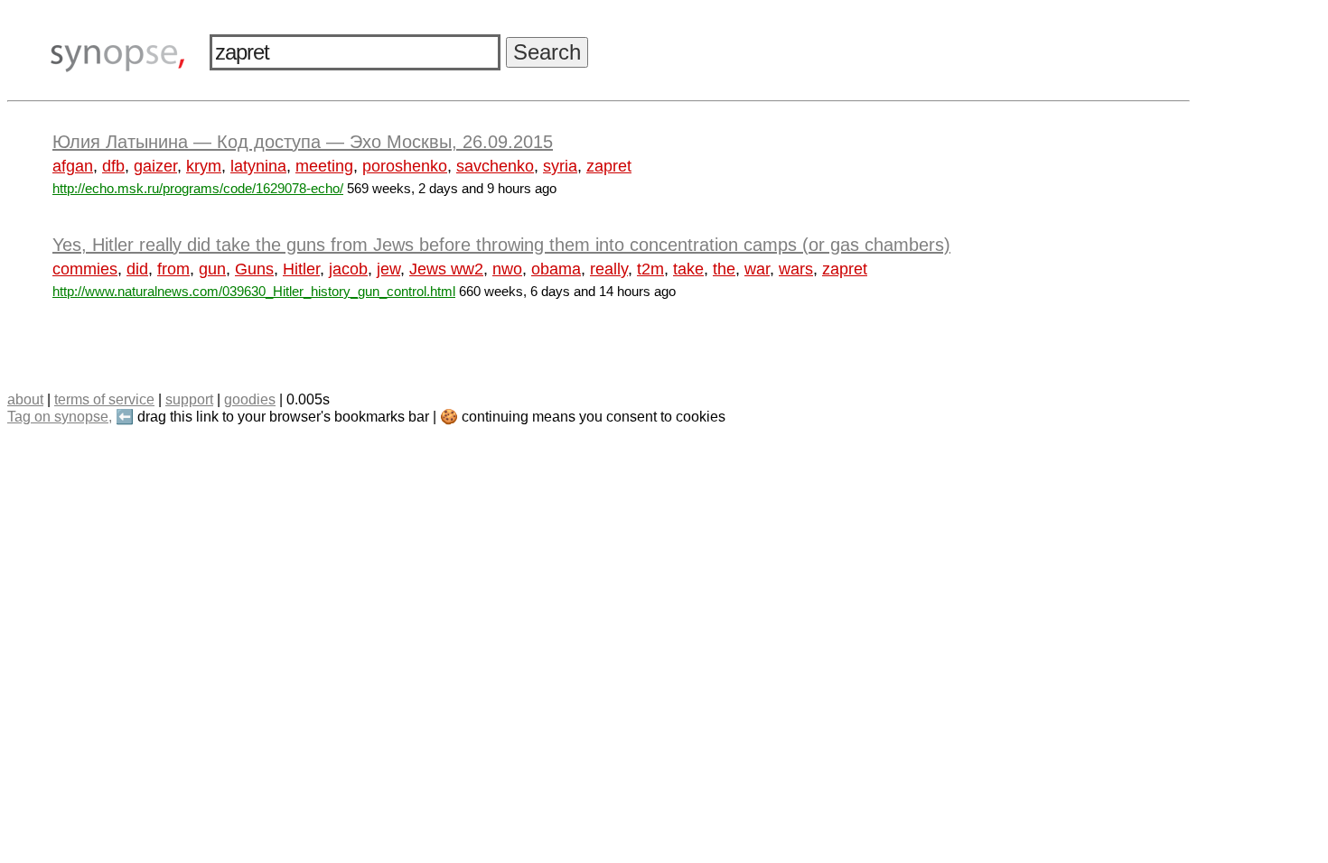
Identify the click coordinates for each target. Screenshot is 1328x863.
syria (560, 166)
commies (84, 269)
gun (212, 269)
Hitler (301, 269)
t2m (650, 269)
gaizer (155, 166)
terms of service (104, 399)
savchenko (495, 166)
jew (388, 269)
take (688, 269)
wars (796, 269)
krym (203, 166)
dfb (113, 166)
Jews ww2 (446, 269)
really (609, 269)
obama (556, 269)
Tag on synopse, (59, 416)
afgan (72, 166)
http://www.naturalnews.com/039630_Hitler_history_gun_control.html (253, 291)
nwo (507, 269)
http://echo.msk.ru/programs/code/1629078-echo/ (197, 188)
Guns (254, 269)
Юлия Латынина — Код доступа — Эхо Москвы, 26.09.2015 (302, 142)
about (25, 399)
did (137, 269)
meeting (324, 166)
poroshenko (404, 166)
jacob (348, 269)
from (173, 269)
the (724, 269)
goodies (250, 399)
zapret (608, 166)
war (757, 269)
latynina (258, 166)
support (189, 399)
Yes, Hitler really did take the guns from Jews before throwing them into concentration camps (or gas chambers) (501, 245)
